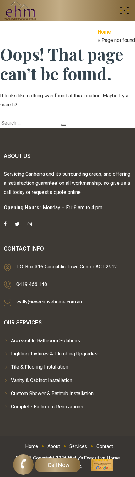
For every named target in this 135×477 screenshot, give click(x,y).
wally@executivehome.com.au (49, 302)
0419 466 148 (31, 284)
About (53, 446)
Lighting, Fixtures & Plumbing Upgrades (54, 354)
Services (78, 446)
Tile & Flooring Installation (39, 367)
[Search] (63, 125)
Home (104, 32)
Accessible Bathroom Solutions (45, 341)
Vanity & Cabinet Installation (41, 380)
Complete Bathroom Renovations (47, 407)
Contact (104, 446)
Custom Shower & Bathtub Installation (52, 394)
